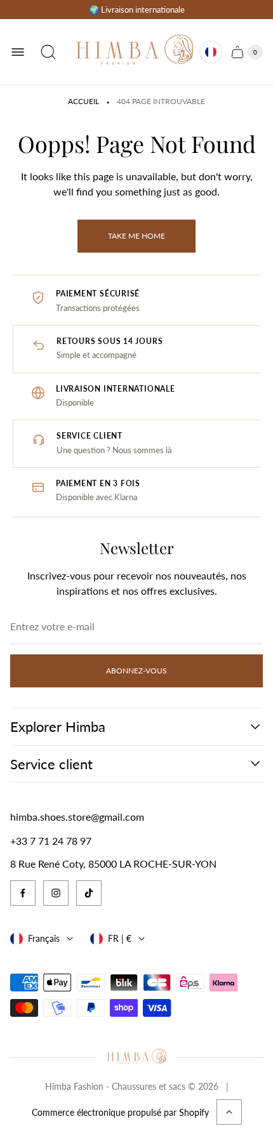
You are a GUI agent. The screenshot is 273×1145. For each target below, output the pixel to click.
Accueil (83, 101)
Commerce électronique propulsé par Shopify (120, 1112)
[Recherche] (48, 52)
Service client (51, 764)
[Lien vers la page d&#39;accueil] (136, 1057)
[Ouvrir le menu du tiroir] (18, 52)
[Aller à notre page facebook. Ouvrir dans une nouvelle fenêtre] (23, 893)
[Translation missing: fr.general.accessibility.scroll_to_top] (229, 1112)
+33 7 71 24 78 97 (50, 841)
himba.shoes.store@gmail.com (77, 817)
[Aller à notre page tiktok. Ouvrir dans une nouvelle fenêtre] (89, 893)
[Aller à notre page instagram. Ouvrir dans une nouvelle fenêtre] (56, 893)
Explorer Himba (57, 726)
